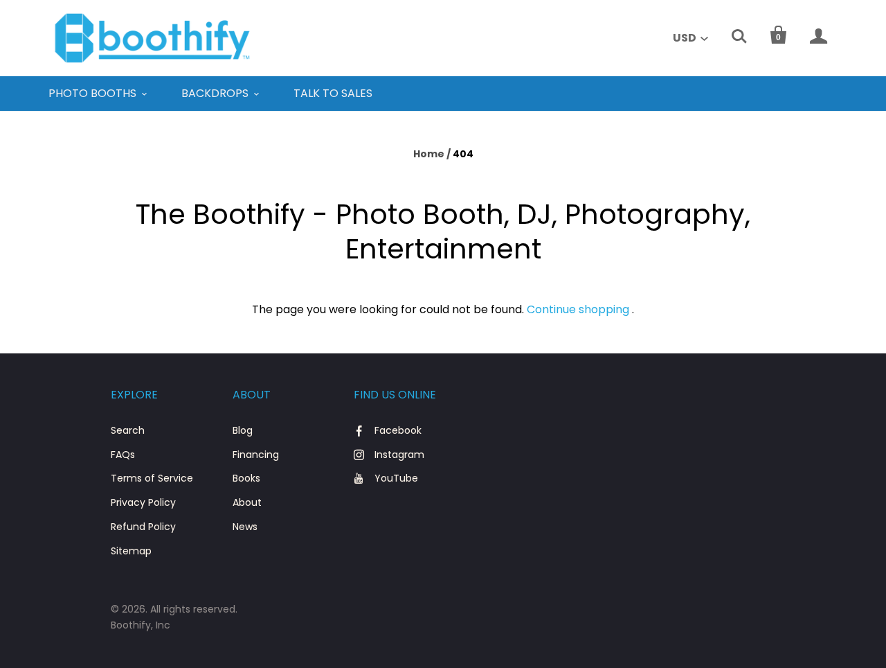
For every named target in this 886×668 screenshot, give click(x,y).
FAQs (123, 455)
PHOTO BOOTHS (92, 93)
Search (128, 430)
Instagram (399, 455)
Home (428, 154)
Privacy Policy (143, 502)
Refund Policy (143, 527)
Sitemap (131, 551)
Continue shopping (578, 309)
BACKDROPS (214, 93)
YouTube (396, 478)
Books (246, 478)
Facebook (398, 430)
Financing (256, 455)
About (247, 502)
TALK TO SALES (332, 93)
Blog (243, 430)
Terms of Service (152, 478)
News (245, 527)
